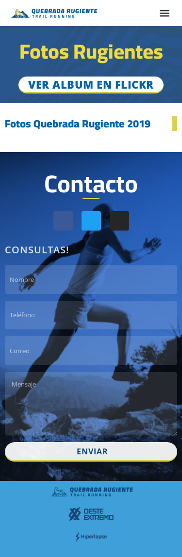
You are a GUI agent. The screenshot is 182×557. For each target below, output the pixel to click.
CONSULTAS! (37, 249)
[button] (164, 13)
